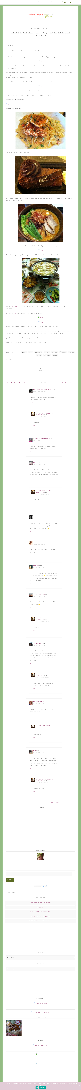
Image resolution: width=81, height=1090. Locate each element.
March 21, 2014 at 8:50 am (39, 518)
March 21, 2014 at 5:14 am (39, 544)
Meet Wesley (40, 907)
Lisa (34, 750)
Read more (42, 1087)
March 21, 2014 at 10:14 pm (42, 621)
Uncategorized (46, 28)
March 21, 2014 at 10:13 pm (42, 729)
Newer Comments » (56, 802)
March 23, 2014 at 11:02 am (39, 440)
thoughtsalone (39, 594)
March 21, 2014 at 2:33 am (39, 596)
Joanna (35, 462)
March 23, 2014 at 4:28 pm (39, 391)
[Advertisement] (17, 937)
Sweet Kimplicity (15, 306)
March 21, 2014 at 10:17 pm (42, 494)
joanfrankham (38, 701)
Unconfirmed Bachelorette (42, 389)
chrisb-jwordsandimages (41, 438)
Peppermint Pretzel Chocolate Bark (40, 902)
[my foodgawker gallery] (40, 1003)
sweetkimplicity (38, 516)
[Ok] (79, 1086)
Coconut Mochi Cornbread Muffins (40, 916)
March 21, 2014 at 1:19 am (39, 645)
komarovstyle (38, 542)
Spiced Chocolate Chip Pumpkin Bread (40, 911)
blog (15, 313)
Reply (31, 402)
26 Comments (40, 371)
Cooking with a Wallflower (40, 14)
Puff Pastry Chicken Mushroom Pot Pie (40, 921)
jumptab (36, 566)
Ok (37, 1087)
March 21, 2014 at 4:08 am (39, 568)
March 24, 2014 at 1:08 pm (42, 417)
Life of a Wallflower (36, 28)
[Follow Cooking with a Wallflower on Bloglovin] (40, 886)
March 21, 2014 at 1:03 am (39, 752)
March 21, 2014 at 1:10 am (39, 704)
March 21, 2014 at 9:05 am (39, 464)
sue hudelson (38, 643)
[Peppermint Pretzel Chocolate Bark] (14, 1028)
